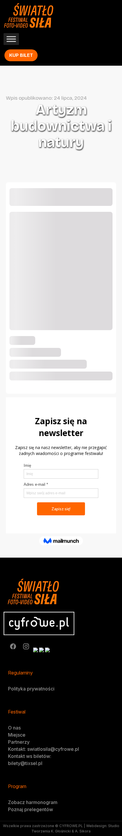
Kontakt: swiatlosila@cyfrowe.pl (43, 749)
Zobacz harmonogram (32, 802)
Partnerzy (19, 742)
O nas (14, 728)
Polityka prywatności (31, 689)
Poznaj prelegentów (30, 809)
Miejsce (16, 735)
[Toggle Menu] (11, 39)
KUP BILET (21, 55)
